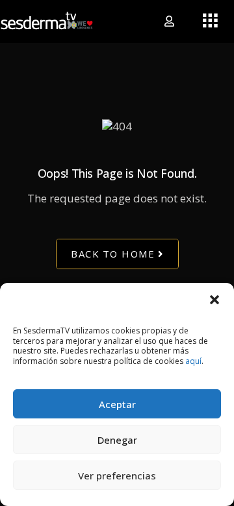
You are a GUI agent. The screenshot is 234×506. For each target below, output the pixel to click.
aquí (193, 361)
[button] (214, 299)
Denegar (117, 439)
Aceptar (117, 404)
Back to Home (113, 253)
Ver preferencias (117, 475)
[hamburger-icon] (210, 21)
